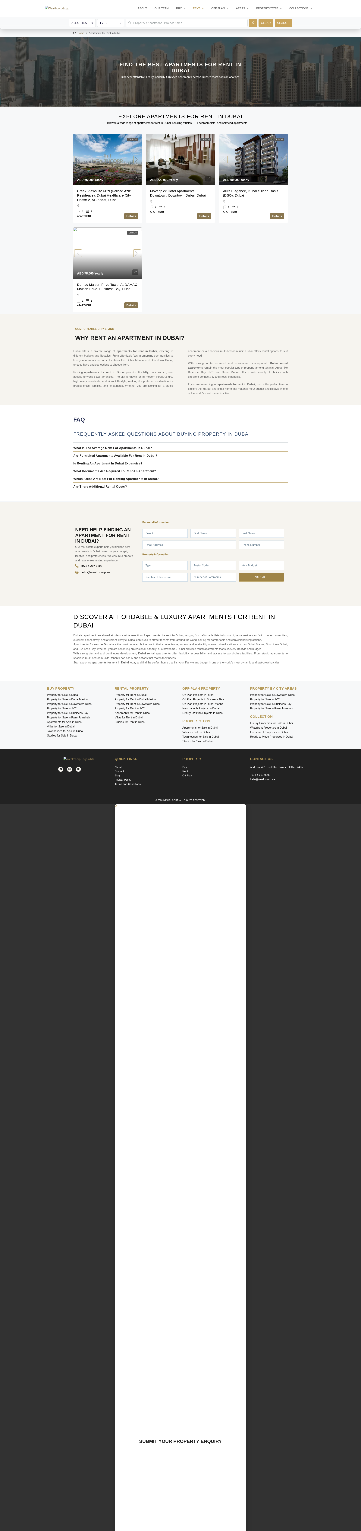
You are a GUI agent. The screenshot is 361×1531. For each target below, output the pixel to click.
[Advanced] (253, 23)
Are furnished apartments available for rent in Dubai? (115, 455)
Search (283, 22)
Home (81, 33)
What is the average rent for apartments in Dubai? (112, 448)
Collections (298, 8)
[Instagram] (69, 769)
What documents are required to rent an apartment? (114, 471)
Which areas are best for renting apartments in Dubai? (116, 478)
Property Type (267, 8)
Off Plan (218, 8)
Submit (261, 577)
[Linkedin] (78, 769)
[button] (180, 448)
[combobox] (82, 23)
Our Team (162, 8)
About (142, 8)
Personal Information (156, 522)
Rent (196, 8)
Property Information (155, 554)
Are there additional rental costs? (100, 486)
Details (131, 216)
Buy (179, 8)
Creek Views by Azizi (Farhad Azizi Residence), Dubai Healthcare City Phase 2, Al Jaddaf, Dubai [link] (104, 195)
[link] (107, 159)
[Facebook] (60, 769)
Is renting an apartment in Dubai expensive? (108, 463)
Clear (266, 22)
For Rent (132, 139)
